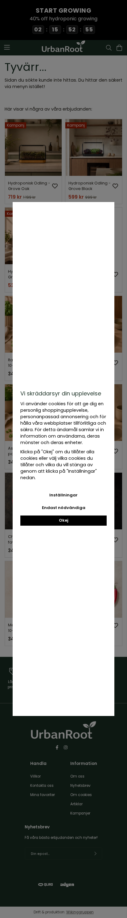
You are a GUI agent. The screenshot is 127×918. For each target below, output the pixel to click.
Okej (63, 520)
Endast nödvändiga (63, 508)
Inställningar (63, 495)
